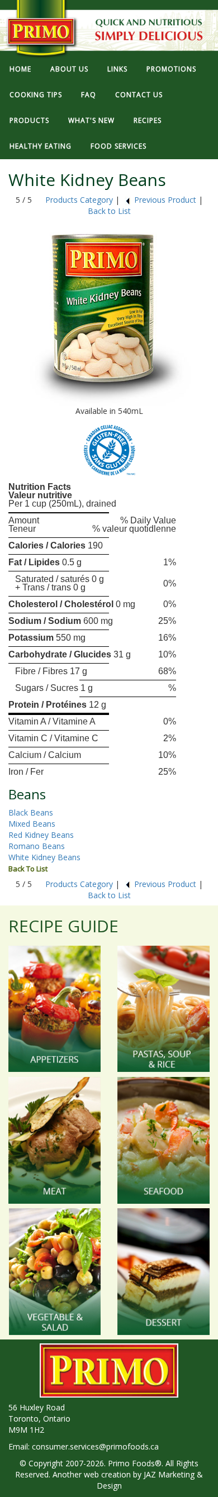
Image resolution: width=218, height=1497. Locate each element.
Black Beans (30, 812)
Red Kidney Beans (41, 834)
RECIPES (148, 120)
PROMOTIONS (171, 69)
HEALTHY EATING (41, 146)
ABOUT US (69, 69)
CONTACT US (139, 94)
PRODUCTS (29, 120)
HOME (20, 69)
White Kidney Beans (44, 857)
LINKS (117, 69)
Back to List (109, 211)
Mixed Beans (31, 823)
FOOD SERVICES (118, 146)
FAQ (88, 94)
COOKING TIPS (36, 94)
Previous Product (165, 199)
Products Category (79, 199)
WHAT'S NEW (91, 120)
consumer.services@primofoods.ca (95, 1446)
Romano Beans (36, 846)
